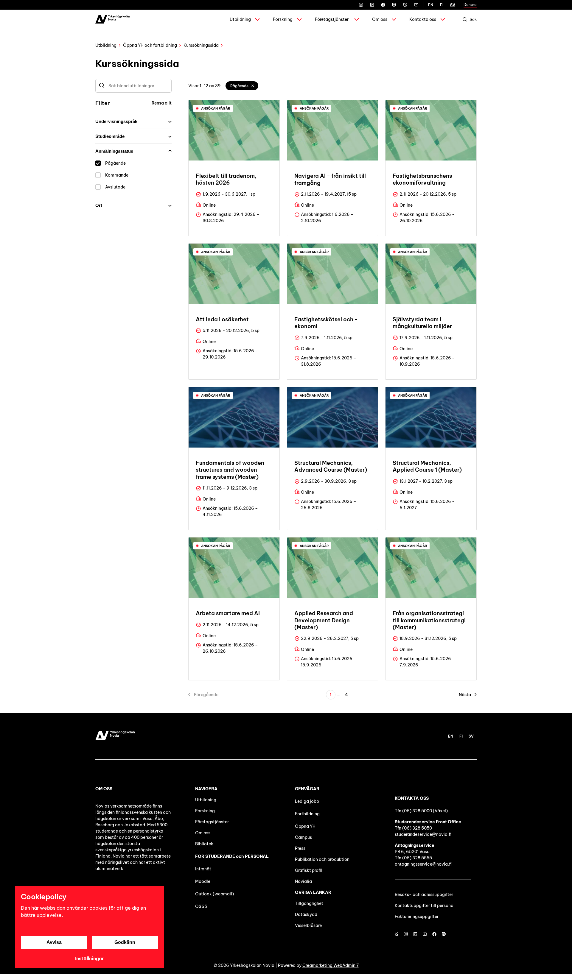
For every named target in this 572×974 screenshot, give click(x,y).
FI (441, 5)
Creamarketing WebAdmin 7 (330, 965)
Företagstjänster (332, 19)
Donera (470, 4)
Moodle (202, 881)
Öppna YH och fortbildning (150, 45)
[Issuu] (394, 5)
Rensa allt (162, 103)
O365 (201, 906)
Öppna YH (305, 826)
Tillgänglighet (309, 903)
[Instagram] (361, 5)
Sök (473, 19)
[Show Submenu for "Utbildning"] (257, 19)
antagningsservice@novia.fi (423, 864)
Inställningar (89, 958)
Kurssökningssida (201, 45)
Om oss (379, 19)
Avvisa (54, 942)
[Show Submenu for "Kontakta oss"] (442, 19)
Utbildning (240, 19)
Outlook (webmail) (214, 894)
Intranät (203, 869)
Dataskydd (306, 914)
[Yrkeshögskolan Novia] (112, 19)
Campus (303, 837)
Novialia (303, 881)
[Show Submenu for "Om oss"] (393, 19)
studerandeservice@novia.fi (423, 834)
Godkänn (124, 942)
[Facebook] (383, 5)
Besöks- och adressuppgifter (424, 894)
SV (452, 5)
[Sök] (102, 85)
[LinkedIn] (372, 5)
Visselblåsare (308, 925)
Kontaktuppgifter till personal (425, 905)
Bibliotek (204, 844)
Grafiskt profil (308, 870)
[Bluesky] (405, 5)
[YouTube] (416, 5)
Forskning (283, 19)
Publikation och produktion (322, 859)
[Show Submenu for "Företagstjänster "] (356, 19)
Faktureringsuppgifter (417, 916)
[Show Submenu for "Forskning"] (299, 19)
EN (430, 5)
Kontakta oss (422, 19)
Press (300, 848)
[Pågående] (253, 85)
